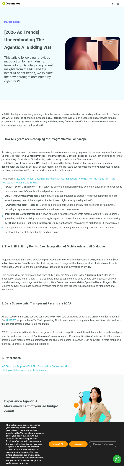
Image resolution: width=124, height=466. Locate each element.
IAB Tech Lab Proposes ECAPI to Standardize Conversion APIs (36, 366)
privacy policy (34, 455)
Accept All (58, 444)
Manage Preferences (103, 444)
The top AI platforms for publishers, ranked (24, 370)
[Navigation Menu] (118, 3)
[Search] (112, 3)
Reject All (78, 444)
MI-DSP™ (11, 320)
